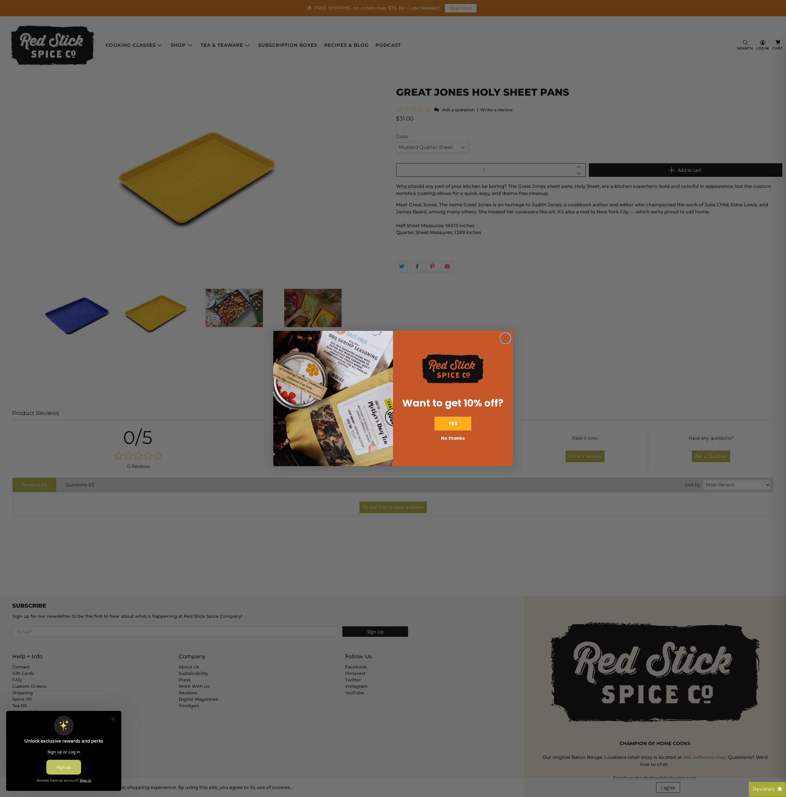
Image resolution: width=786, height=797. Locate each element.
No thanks (453, 438)
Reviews (764, 789)
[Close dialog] (505, 338)
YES (452, 423)
